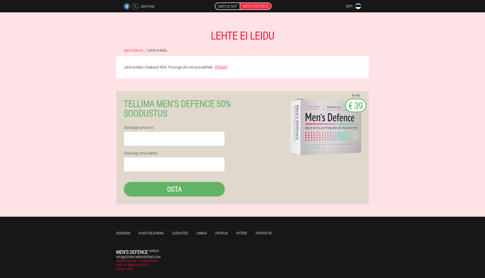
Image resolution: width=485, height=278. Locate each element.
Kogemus (123, 233)
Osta (174, 189)
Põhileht (221, 67)
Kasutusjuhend (151, 233)
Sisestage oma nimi (139, 127)
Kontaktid (264, 233)
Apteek (241, 233)
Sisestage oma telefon (141, 153)
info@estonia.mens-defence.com (138, 257)
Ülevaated (180, 233)
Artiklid (221, 233)
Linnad (202, 233)
